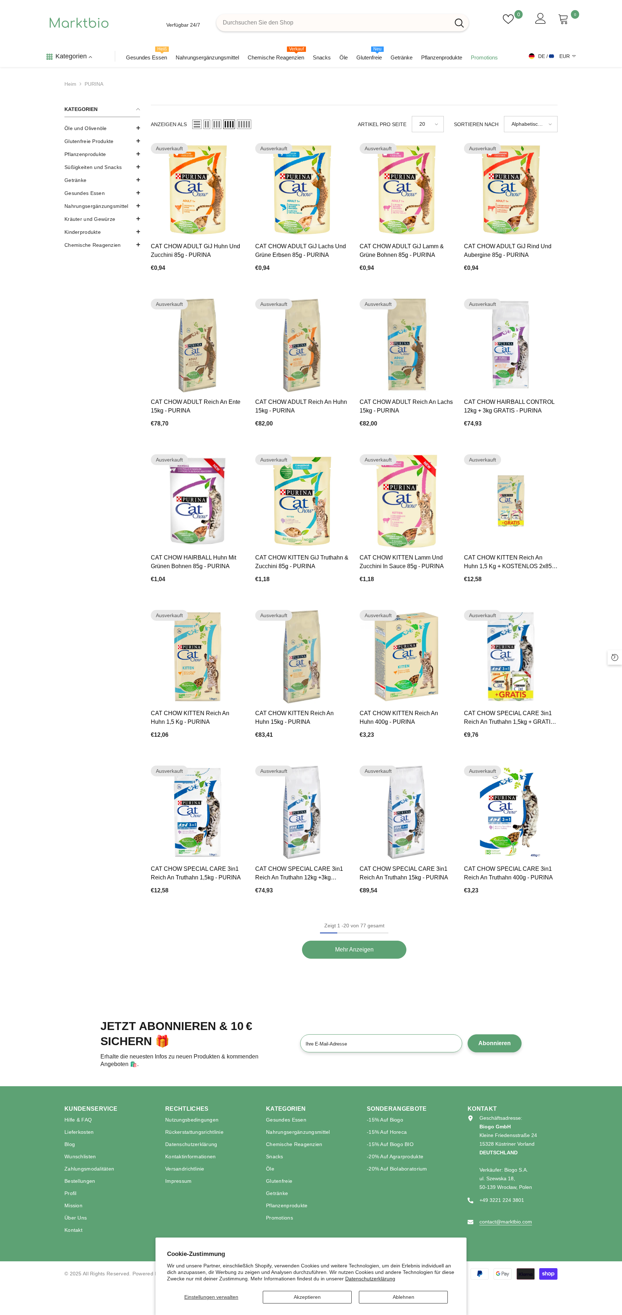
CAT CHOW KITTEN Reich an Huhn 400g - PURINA (399, 717)
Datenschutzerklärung (370, 1278)
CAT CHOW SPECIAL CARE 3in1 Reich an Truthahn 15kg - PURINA (404, 873)
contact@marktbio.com (505, 1222)
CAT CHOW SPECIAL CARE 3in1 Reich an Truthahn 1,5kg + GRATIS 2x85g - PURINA (509, 718)
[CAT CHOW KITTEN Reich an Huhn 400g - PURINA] (406, 657)
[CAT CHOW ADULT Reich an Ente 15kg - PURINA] (197, 345)
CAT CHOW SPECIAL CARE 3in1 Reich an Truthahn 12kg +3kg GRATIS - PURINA (299, 874)
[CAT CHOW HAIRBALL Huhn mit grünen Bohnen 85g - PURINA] (197, 501)
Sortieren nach (476, 124)
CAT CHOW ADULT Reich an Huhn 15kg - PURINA (301, 406)
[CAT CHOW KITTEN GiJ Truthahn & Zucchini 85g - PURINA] (302, 501)
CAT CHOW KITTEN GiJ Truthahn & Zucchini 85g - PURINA (301, 561)
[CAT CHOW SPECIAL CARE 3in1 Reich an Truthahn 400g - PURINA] (511, 812)
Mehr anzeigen (354, 949)
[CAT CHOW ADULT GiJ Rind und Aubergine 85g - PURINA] (511, 190)
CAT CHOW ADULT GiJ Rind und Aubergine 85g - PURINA (507, 250)
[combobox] (333, 22)
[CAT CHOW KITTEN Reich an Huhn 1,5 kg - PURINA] (197, 657)
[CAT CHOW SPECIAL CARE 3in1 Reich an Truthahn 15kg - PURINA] (406, 812)
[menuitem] (102, 128)
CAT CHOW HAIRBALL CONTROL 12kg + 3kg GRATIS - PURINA (509, 406)
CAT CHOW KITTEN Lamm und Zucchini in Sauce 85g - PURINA (402, 561)
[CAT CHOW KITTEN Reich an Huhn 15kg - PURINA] (302, 657)
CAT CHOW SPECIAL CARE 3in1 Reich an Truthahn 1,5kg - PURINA (196, 873)
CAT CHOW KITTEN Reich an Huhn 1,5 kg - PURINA (190, 717)
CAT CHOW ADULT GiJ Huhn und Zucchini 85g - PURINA (195, 250)
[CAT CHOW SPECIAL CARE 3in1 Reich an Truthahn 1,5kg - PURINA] (197, 812)
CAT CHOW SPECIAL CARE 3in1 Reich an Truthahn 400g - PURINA (508, 873)
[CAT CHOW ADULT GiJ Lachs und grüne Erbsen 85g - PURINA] (302, 190)
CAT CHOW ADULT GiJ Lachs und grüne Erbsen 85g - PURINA (300, 250)
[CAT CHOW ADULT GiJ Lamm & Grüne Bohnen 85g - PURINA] (406, 190)
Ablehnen (403, 1297)
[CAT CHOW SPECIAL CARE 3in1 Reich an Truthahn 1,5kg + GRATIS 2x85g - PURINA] (511, 657)
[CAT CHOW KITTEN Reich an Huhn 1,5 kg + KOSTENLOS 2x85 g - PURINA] (511, 501)
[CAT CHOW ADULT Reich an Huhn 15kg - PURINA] (302, 345)
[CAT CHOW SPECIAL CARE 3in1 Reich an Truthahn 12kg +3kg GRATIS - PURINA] (302, 812)
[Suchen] (342, 22)
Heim (70, 84)
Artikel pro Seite (382, 124)
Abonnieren (494, 1043)
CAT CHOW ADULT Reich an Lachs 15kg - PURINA (406, 406)
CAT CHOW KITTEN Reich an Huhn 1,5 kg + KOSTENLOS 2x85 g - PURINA (511, 562)
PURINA (94, 84)
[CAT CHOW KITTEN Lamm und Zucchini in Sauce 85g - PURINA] (406, 501)
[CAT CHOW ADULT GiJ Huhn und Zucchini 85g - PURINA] (197, 190)
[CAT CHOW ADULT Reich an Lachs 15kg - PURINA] (406, 345)
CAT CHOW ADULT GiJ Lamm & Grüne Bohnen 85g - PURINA (402, 250)
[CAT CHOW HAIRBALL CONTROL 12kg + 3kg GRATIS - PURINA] (511, 345)
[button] (102, 180)
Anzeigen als (169, 124)
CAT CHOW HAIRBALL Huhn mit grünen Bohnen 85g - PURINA (193, 561)
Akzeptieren (307, 1297)
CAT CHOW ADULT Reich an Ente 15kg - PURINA (195, 406)
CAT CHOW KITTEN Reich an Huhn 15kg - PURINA (294, 717)
